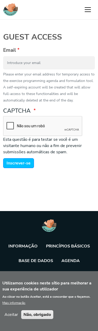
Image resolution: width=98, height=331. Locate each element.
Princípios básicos (68, 246)
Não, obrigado (37, 314)
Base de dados (36, 261)
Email (9, 50)
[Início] (10, 9)
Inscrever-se (19, 163)
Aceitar (11, 314)
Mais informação (13, 303)
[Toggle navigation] (88, 10)
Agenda (70, 261)
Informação (23, 246)
